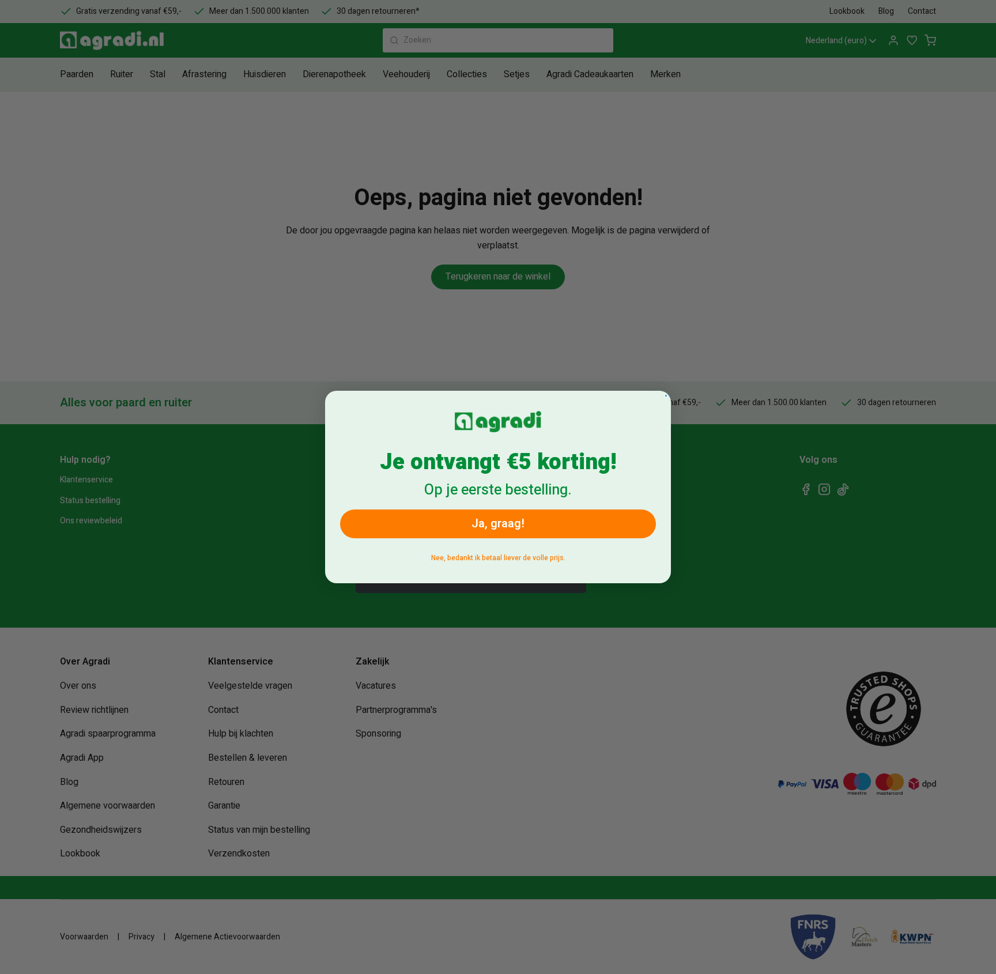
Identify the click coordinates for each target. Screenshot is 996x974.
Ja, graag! (498, 523)
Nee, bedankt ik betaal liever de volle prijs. (498, 558)
